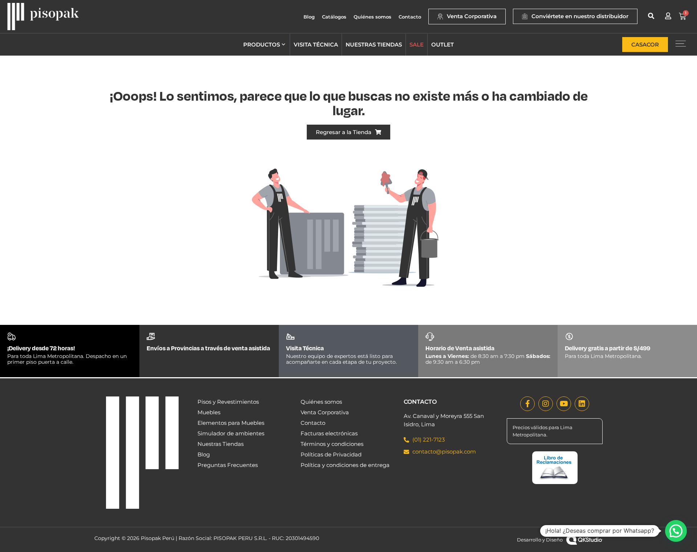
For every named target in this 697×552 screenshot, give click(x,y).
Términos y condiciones (332, 443)
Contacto (410, 17)
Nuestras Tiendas (220, 443)
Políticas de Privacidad (331, 454)
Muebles (208, 412)
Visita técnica (316, 44)
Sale (416, 44)
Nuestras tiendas (374, 44)
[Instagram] (545, 403)
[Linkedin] (582, 403)
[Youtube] (564, 403)
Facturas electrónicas (329, 433)
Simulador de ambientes (230, 433)
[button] (651, 15)
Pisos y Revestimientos (228, 401)
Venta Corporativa (325, 412)
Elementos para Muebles (230, 422)
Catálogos (334, 17)
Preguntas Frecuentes (227, 465)
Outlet (442, 44)
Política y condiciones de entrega (345, 465)
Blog (309, 17)
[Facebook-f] (527, 403)
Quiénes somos (372, 17)
